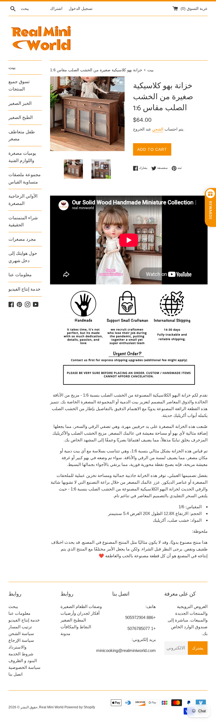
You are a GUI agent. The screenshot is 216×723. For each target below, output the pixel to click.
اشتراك (56, 8)
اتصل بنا (15, 674)
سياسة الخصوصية (24, 667)
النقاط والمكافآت (75, 626)
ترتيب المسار (20, 626)
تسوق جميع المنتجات (19, 85)
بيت (11, 67)
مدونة (65, 633)
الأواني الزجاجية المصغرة (22, 200)
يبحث (13, 606)
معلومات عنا (20, 274)
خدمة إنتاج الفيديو (24, 289)
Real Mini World (51, 707)
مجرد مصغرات (22, 239)
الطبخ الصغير (20, 117)
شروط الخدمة (20, 653)
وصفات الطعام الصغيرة (81, 606)
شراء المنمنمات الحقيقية (23, 221)
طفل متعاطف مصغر (21, 135)
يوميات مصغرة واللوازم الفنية (22, 157)
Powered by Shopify (79, 707)
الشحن (157, 129)
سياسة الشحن (21, 633)
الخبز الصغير (20, 103)
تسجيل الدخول (81, 8)
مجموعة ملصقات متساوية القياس (24, 178)
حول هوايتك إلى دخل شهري (22, 257)
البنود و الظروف (22, 660)
